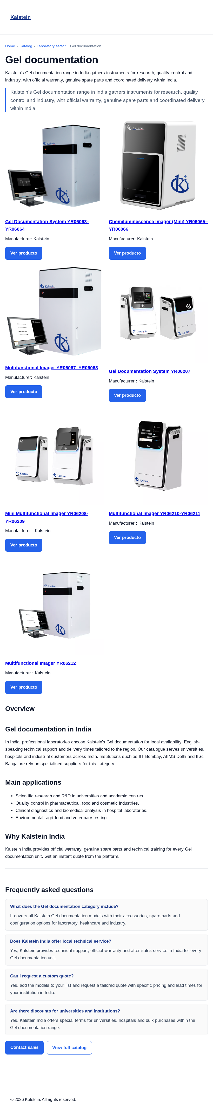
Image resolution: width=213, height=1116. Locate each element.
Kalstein (20, 17)
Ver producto (23, 253)
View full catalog (69, 1047)
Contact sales (24, 1047)
